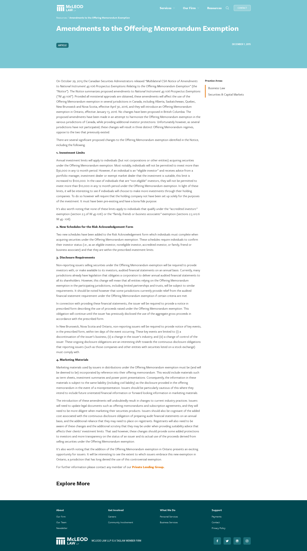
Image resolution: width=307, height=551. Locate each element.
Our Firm (61, 516)
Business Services (169, 522)
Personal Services (169, 516)
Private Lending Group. (148, 467)
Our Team (61, 522)
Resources (61, 17)
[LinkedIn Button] (237, 541)
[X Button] (227, 541)
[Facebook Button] (217, 541)
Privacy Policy (218, 528)
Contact (216, 522)
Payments (216, 516)
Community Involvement (120, 522)
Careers (112, 516)
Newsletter (61, 528)
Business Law (216, 88)
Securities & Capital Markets (226, 94)
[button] (167, 8)
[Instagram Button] (247, 541)
